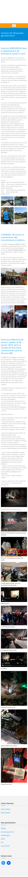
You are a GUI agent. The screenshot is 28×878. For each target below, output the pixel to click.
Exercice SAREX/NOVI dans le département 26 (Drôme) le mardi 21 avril (14, 51)
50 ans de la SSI (5, 846)
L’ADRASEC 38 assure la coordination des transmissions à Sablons (13, 237)
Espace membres (5, 809)
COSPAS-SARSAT (5, 835)
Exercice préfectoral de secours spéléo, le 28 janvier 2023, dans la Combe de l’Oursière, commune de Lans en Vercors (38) (12, 346)
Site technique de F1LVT (7, 832)
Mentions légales (5, 812)
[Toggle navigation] (14, 25)
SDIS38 (3, 839)
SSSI (2, 842)
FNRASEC (3, 828)
